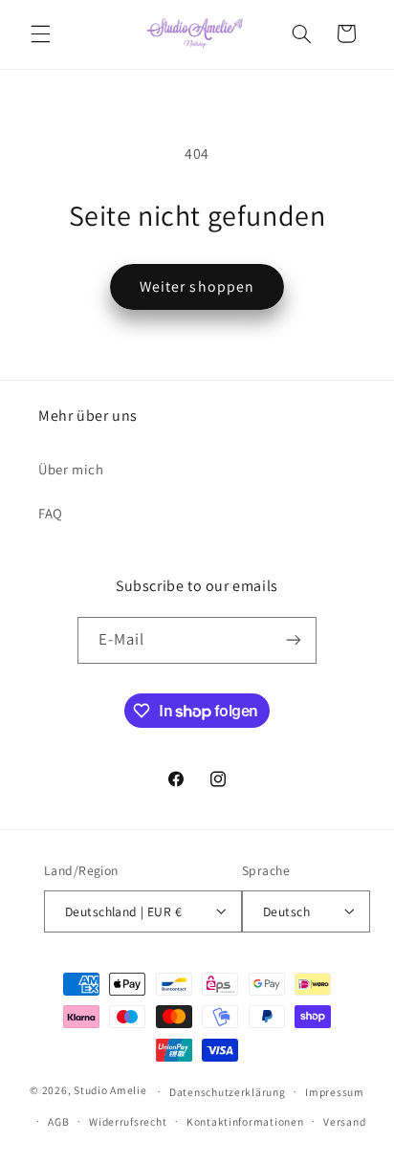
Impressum (334, 1092)
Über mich (71, 469)
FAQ (50, 513)
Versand (344, 1121)
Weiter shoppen (197, 286)
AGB (58, 1121)
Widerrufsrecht (127, 1121)
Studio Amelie (110, 1091)
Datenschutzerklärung (227, 1092)
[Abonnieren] (294, 640)
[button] (40, 33)
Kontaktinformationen (245, 1121)
